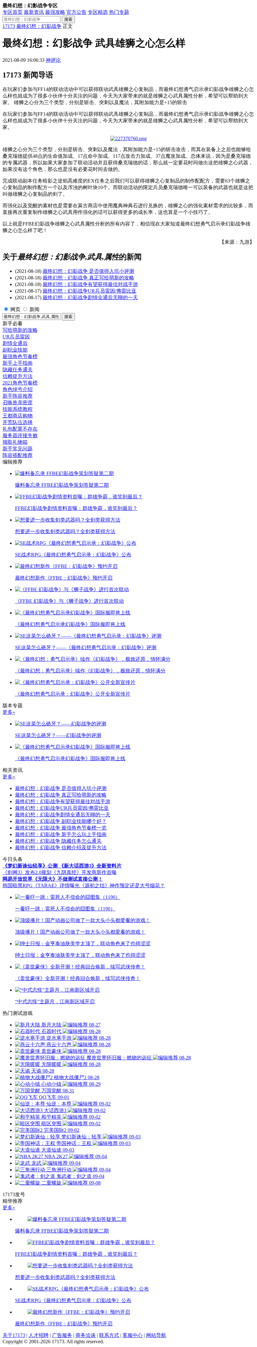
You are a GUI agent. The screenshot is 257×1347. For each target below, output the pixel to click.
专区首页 (13, 12)
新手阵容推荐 (18, 396)
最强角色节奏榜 (20, 356)
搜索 (68, 19)
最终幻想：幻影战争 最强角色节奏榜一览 (61, 827)
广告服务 (62, 1335)
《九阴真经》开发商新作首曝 (84, 872)
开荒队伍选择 (18, 422)
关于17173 (14, 1335)
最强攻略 (55, 12)
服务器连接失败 (20, 435)
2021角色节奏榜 (20, 382)
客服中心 (133, 1335)
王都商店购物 (18, 415)
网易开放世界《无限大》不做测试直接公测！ (53, 879)
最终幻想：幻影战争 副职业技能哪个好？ (61, 821)
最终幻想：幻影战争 (38, 26)
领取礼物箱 (15, 442)
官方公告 (76, 12)
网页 (15, 309)
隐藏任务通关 (18, 369)
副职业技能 (15, 350)
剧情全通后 (15, 343)
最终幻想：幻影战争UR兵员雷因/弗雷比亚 (89, 291)
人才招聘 (39, 1335)
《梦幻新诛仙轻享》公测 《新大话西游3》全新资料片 (62, 865)
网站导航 (156, 1335)
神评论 (53, 60)
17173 (9, 26)
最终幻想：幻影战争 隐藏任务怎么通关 (58, 841)
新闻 (34, 309)
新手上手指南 (18, 363)
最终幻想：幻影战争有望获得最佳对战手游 (90, 284)
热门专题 (119, 12)
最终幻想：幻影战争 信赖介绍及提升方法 (61, 847)
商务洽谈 (86, 1335)
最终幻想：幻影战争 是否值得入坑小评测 (88, 271)
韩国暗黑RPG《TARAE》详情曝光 (41, 885)
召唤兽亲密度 (18, 402)
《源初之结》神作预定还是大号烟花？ (122, 885)
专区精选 (98, 12)
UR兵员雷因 (16, 336)
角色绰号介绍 (18, 389)
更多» (9, 712)
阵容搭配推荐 (18, 455)
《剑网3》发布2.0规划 (27, 872)
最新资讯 (34, 12)
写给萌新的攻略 (20, 330)
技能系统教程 (18, 409)
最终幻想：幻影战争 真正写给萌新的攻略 (88, 277)
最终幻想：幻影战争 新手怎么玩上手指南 (61, 834)
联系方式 (109, 1335)
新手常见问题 (18, 448)
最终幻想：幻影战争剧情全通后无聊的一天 (90, 297)
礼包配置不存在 (20, 429)
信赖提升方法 (18, 376)
